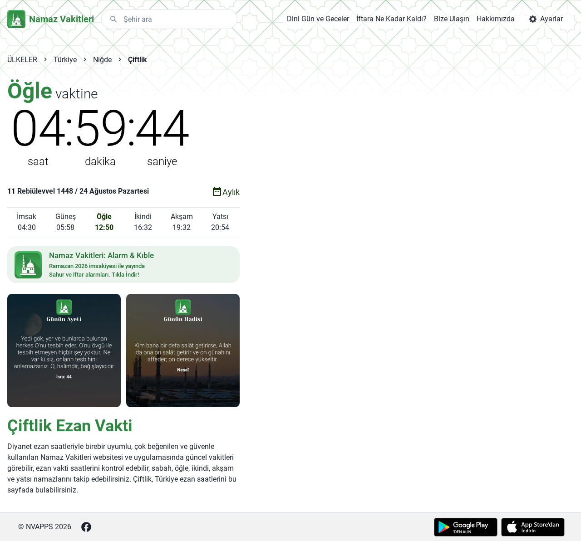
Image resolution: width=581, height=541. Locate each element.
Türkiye (65, 59)
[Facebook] (86, 527)
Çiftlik (137, 59)
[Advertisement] (351, 223)
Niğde (102, 59)
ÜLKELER (22, 59)
